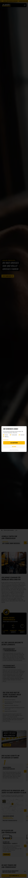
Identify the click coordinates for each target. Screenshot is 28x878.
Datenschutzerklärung (14, 450)
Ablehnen (14, 446)
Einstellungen (5, 439)
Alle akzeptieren (14, 442)
